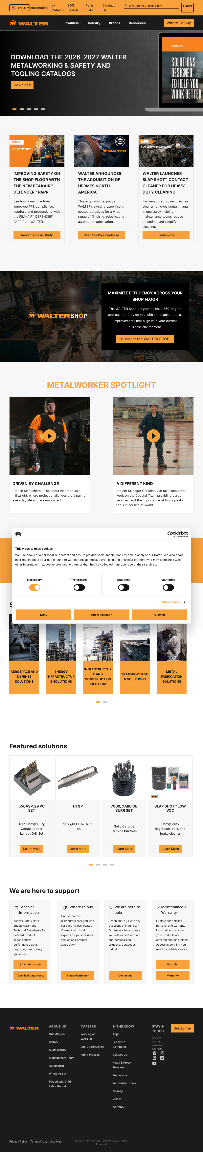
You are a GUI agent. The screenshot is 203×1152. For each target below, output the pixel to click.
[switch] (79, 587)
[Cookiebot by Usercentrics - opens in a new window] (170, 534)
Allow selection (101, 614)
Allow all (160, 614)
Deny (43, 614)
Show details (171, 602)
